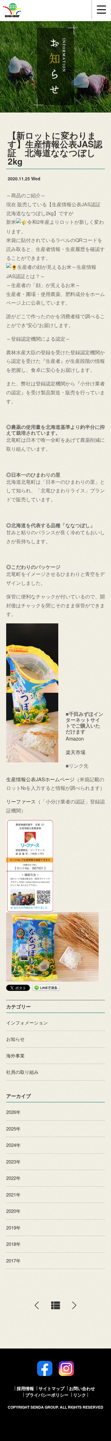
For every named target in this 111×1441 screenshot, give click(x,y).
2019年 (13, 1227)
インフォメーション (27, 1022)
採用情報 (25, 1388)
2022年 (13, 1178)
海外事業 (15, 1055)
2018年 (13, 1244)
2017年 (13, 1260)
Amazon (75, 738)
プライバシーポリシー (46, 1395)
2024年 (13, 1145)
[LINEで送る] (46, 987)
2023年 (13, 1161)
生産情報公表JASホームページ (40, 779)
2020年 (13, 1211)
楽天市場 (75, 752)
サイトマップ (51, 1388)
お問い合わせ (82, 1388)
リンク (79, 1395)
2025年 (13, 1128)
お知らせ (15, 1039)
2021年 (13, 1194)
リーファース (21, 801)
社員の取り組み (22, 1072)
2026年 (13, 1112)
